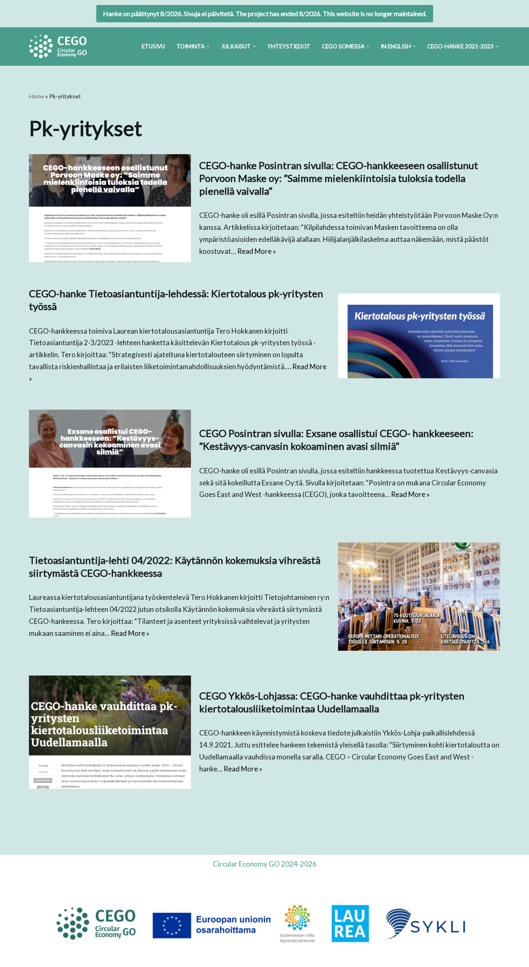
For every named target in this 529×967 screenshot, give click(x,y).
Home (36, 96)
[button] (208, 46)
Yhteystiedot (288, 46)
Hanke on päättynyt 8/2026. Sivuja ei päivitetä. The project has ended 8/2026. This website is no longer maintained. (265, 13)
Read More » (256, 251)
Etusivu (153, 46)
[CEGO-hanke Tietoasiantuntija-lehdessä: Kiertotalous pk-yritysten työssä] (419, 336)
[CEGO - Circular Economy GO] (58, 46)
